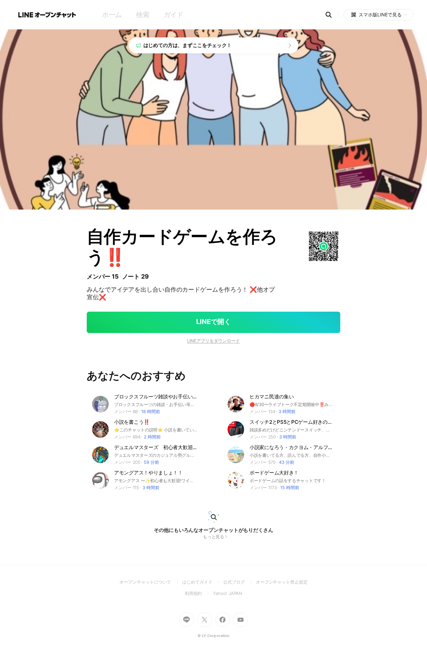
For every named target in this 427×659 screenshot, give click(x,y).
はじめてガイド (202, 582)
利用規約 (199, 593)
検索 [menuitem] (142, 15)
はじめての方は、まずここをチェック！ (187, 45)
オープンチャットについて (150, 582)
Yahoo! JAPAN (227, 593)
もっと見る (214, 536)
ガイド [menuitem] (173, 15)
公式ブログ (239, 582)
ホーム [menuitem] (112, 15)
